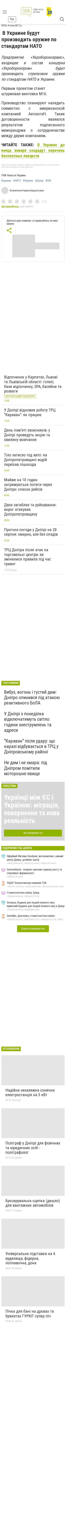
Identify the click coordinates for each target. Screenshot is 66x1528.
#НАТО (17, 180)
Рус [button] (12, 19)
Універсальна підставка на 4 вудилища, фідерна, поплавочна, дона (30, 1258)
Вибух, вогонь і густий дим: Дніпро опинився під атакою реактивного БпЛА (32, 697)
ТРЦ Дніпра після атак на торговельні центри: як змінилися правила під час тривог (27, 556)
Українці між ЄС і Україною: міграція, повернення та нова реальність (31, 809)
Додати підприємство (33, 928)
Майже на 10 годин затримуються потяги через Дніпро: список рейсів (28, 485)
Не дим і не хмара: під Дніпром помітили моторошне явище (25, 768)
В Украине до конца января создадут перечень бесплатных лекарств (33, 150)
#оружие (6, 180)
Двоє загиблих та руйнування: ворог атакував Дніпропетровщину (30, 510)
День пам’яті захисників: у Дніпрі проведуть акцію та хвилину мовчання (27, 435)
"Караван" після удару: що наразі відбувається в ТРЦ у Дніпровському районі (31, 746)
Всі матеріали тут (33, 832)
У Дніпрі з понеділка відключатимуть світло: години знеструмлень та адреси (27, 722)
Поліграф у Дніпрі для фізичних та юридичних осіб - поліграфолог (32, 1148)
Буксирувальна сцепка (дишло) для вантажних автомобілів (32, 1203)
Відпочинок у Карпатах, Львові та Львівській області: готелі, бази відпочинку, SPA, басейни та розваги (32, 384)
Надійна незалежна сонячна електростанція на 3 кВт (30, 1092)
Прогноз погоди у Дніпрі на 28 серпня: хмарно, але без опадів (31, 532)
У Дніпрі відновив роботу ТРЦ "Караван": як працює (30, 412)
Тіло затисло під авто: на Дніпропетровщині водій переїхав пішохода (25, 460)
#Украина (28, 180)
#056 (48, 180)
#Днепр (39, 180)
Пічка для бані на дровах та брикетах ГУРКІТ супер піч (29, 1313)
